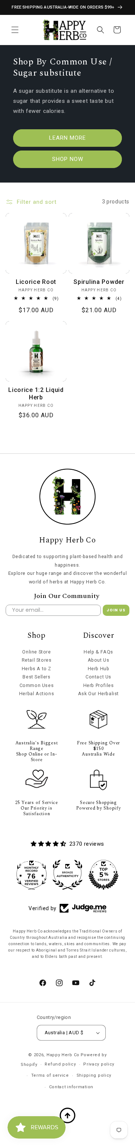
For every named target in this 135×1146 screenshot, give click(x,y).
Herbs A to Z (36, 668)
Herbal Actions (36, 693)
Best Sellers (36, 677)
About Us (99, 660)
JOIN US (116, 610)
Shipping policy (94, 1075)
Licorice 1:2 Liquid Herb (36, 393)
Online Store (36, 652)
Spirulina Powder (99, 281)
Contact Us (98, 677)
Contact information (71, 1087)
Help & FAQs (98, 652)
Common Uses (37, 685)
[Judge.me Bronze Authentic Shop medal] (67, 875)
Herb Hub (99, 668)
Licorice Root (36, 281)
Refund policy (60, 1064)
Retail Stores (37, 660)
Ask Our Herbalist (98, 693)
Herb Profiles (98, 685)
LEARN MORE (67, 137)
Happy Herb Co (63, 1054)
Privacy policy (98, 1064)
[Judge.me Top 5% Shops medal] (103, 875)
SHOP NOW (67, 159)
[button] (15, 30)
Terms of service (50, 1075)
